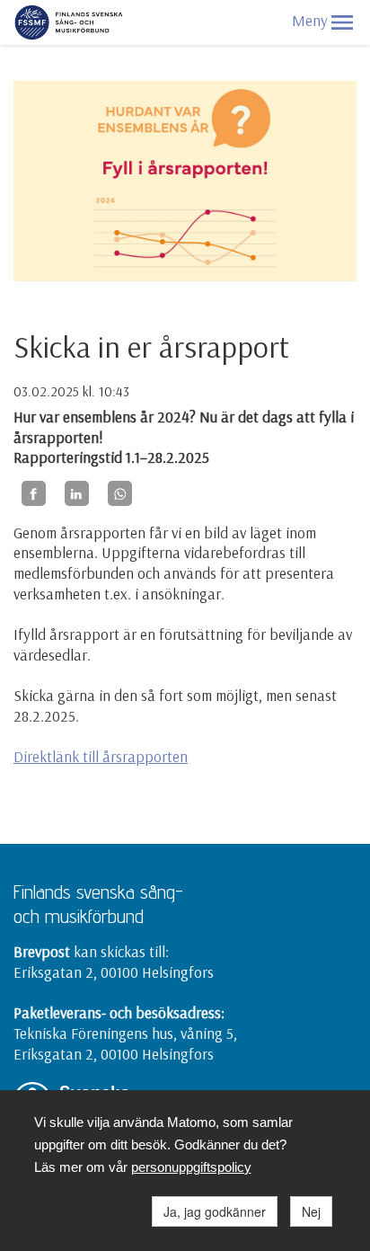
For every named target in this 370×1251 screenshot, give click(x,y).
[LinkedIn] (77, 493)
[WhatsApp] (120, 493)
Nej (311, 1211)
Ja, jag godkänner (214, 1211)
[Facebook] (34, 493)
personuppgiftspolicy (191, 1167)
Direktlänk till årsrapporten (100, 756)
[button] (342, 22)
